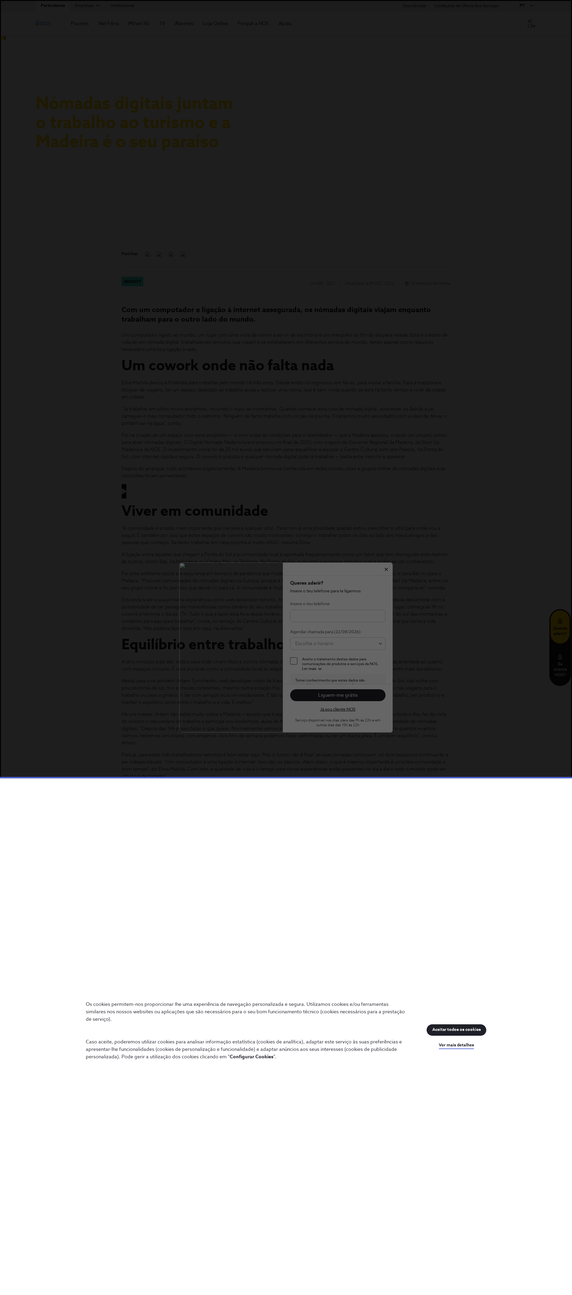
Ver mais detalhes (456, 1045)
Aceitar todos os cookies (456, 1030)
